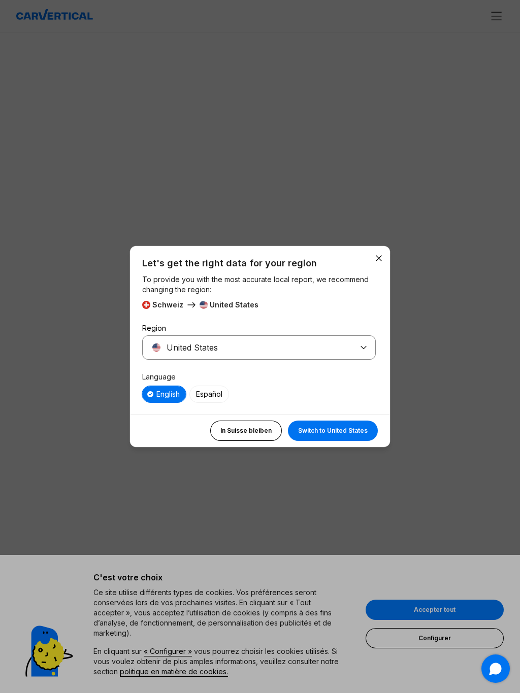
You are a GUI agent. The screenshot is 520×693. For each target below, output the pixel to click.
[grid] (259, 394)
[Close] (379, 258)
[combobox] (246, 347)
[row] (164, 394)
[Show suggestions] (363, 347)
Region (154, 328)
